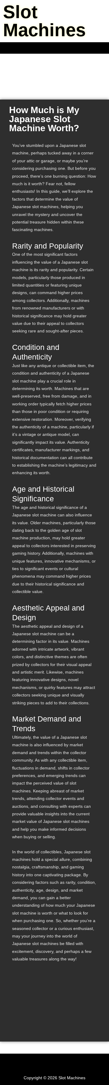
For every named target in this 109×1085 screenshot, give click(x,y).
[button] (54, 48)
